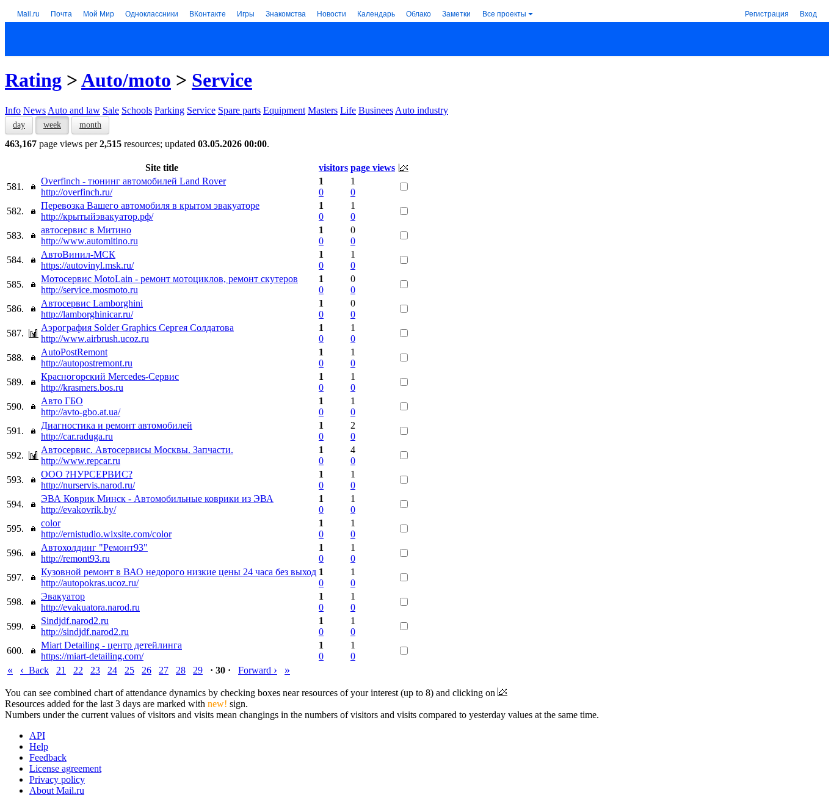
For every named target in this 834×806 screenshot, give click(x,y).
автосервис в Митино (86, 230)
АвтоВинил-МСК (78, 254)
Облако (418, 13)
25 (129, 670)
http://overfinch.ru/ (76, 192)
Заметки (456, 13)
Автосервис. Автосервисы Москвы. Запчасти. (137, 450)
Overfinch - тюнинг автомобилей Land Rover (133, 181)
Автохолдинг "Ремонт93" (94, 547)
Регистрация (767, 13)
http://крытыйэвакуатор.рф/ (97, 216)
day (19, 124)
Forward (257, 670)
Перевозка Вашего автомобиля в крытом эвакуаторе (150, 205)
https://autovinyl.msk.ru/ (87, 265)
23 (95, 670)
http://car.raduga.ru (77, 436)
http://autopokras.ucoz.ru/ (90, 583)
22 (78, 670)
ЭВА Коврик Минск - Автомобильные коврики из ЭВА (157, 498)
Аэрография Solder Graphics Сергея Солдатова (137, 327)
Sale (111, 110)
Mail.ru (28, 13)
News (34, 110)
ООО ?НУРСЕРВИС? (86, 474)
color (50, 523)
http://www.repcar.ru (80, 461)
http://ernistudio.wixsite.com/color (106, 534)
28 (181, 670)
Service (222, 80)
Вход (808, 13)
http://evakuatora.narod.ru (90, 607)
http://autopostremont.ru (86, 363)
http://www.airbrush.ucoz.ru (95, 338)
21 (61, 670)
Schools (136, 110)
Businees (375, 110)
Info (13, 110)
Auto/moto (126, 80)
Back (34, 670)
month (90, 124)
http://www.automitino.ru (89, 241)
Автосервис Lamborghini (92, 303)
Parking (169, 110)
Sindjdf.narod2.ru (75, 620)
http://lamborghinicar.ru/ (87, 314)
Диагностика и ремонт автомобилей (116, 425)
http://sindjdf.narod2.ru (85, 631)
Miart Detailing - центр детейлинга (111, 645)
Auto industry (421, 110)
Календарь (376, 13)
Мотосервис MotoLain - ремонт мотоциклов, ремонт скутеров (169, 279)
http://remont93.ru (75, 558)
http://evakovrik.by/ (78, 509)
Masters (323, 110)
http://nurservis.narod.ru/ (88, 485)
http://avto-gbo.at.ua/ (80, 412)
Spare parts (239, 110)
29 (198, 670)
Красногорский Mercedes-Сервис (110, 376)
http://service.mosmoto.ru (89, 290)
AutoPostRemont (74, 352)
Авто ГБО (62, 401)
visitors (333, 167)
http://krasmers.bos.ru (82, 387)
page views (372, 167)
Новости (331, 13)
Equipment (284, 110)
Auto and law (74, 110)
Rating (33, 80)
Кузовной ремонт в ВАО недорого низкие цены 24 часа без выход (178, 572)
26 (146, 670)
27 (164, 670)
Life (348, 110)
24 (112, 670)
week (52, 124)
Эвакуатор (63, 596)
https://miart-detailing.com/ (92, 656)
